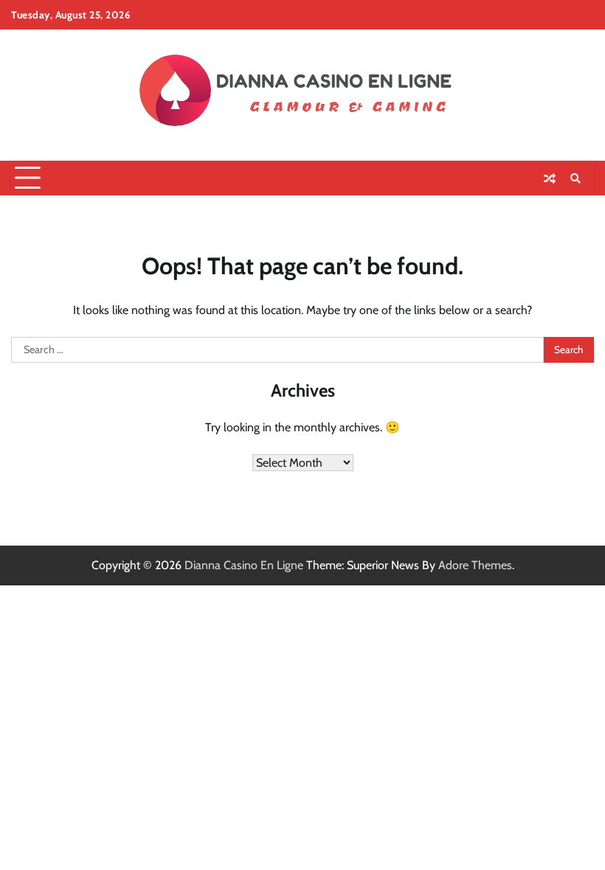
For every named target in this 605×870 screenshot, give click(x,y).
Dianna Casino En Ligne (243, 565)
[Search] (575, 178)
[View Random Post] (550, 178)
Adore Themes (475, 565)
